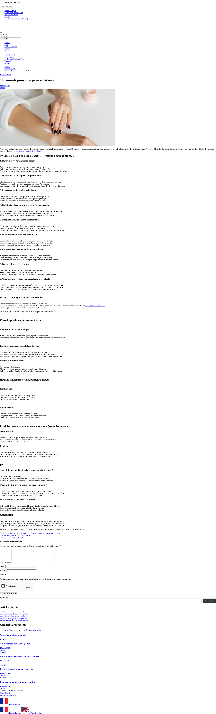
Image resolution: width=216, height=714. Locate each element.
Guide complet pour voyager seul (12, 612)
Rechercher (4, 34)
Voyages (7, 51)
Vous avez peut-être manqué (13, 635)
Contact (7, 17)
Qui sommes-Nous (11, 15)
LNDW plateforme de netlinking (16, 19)
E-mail (3, 570)
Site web (3, 575)
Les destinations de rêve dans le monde (14, 620)
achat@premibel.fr (11, 630)
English (7, 63)
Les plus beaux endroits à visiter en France (15, 614)
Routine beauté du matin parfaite (11, 537)
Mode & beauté (10, 55)
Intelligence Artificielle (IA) (14, 59)
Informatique (9, 57)
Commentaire (5, 562)
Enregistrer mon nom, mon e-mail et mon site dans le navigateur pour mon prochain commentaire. (37, 579)
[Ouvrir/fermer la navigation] (1, 32)
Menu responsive (6, 7)
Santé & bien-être (10, 47)
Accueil (7, 43)
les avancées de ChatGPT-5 (95, 306)
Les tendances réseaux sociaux (31, 630)
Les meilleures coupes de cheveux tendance (15, 535)
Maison (7, 53)
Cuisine (7, 49)
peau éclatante (32, 533)
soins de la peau (56, 533)
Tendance (7, 61)
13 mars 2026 (5, 86)
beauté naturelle (13, 533)
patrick (2, 88)
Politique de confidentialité (13, 13)
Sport (6, 45)
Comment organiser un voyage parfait (13, 618)
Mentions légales (10, 11)
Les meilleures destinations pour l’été (13, 616)
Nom (2, 566)
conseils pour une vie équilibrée (29, 151)
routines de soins (44, 533)
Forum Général (9, 23)
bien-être (23, 533)
